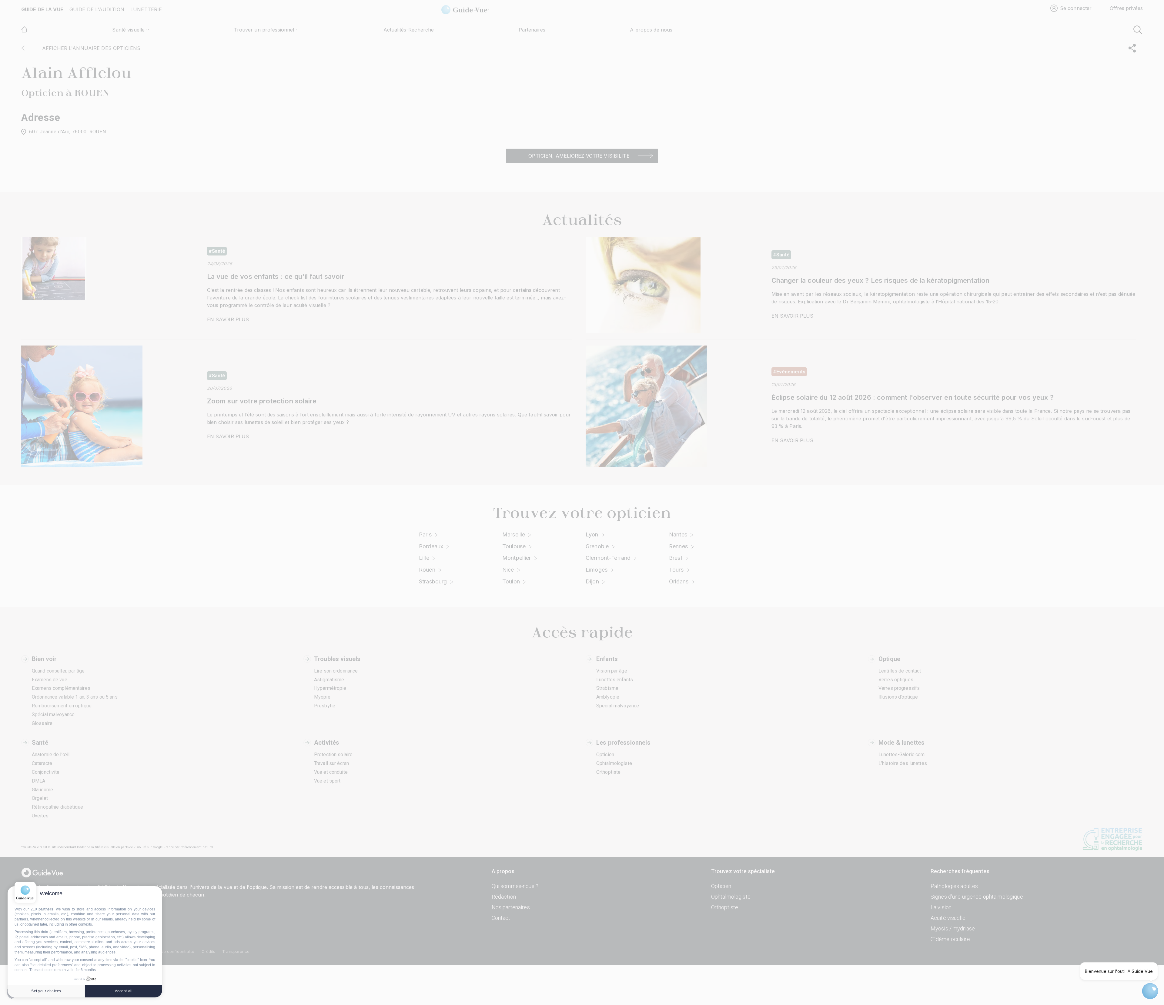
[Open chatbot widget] (1150, 991)
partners (45, 909)
